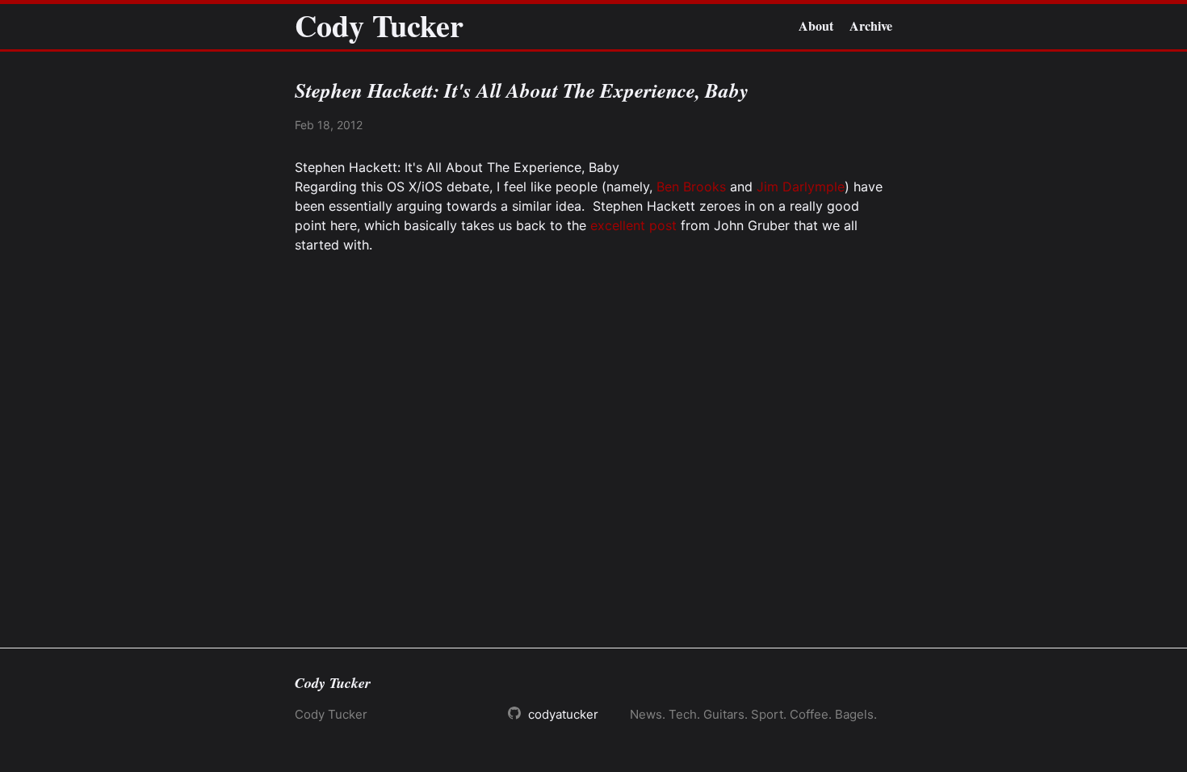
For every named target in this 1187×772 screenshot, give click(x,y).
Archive (870, 25)
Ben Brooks (691, 186)
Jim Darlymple (801, 186)
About (816, 25)
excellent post (633, 225)
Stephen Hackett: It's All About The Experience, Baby (457, 167)
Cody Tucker (379, 26)
